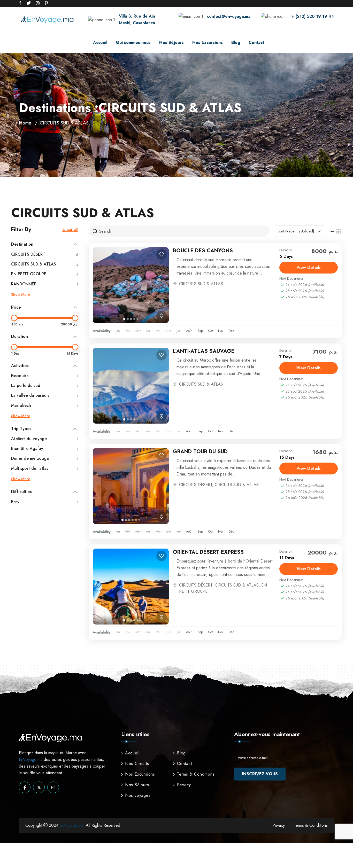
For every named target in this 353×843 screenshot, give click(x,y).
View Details (308, 267)
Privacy (184, 785)
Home (25, 123)
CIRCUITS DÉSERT (195, 485)
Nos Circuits (137, 764)
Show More (20, 294)
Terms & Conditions (195, 774)
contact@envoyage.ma (228, 16)
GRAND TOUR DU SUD (200, 451)
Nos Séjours (171, 42)
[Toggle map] (161, 316)
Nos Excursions (207, 42)
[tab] (124, 319)
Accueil (100, 42)
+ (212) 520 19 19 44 (312, 16)
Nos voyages (138, 795)
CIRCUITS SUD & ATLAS (201, 284)
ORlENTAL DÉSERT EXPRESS (208, 552)
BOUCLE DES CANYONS (203, 250)
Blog (235, 42)
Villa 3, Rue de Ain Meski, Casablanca (137, 19)
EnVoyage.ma (30, 759)
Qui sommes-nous (133, 42)
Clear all (70, 230)
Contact (256, 42)
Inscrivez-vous (260, 774)
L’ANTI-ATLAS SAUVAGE (203, 351)
